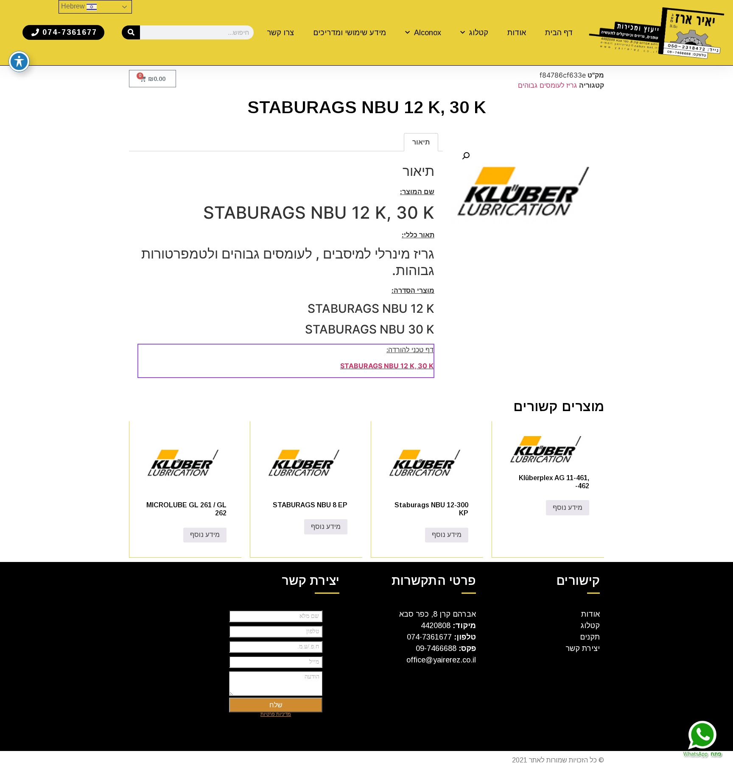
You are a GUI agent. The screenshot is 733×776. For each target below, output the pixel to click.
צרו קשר (280, 32)
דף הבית (559, 32)
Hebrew (74, 6)
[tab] (421, 142)
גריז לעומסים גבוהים (547, 85)
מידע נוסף (567, 507)
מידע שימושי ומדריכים (349, 32)
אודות (516, 32)
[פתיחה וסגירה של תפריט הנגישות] (19, 61)
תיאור (421, 142)
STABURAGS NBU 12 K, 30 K (387, 366)
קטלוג (478, 32)
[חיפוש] (131, 32)
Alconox (427, 32)
